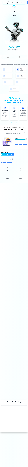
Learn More (3, 162)
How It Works (8, 2)
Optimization (25, 144)
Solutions (12, 2)
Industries (17, 2)
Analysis (21, 144)
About (21, 2)
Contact (25, 2)
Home (5, 2)
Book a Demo (9, 162)
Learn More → (5, 118)
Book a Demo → (14, 118)
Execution (16, 144)
